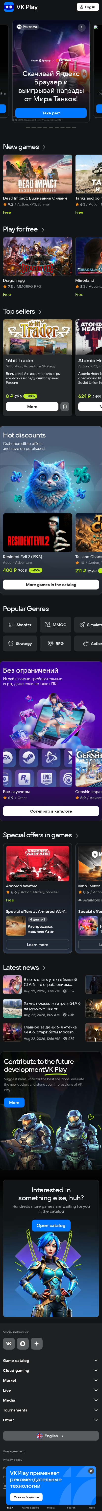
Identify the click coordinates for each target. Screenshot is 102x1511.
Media (9, 1400)
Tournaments (15, 1410)
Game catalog (16, 1360)
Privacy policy (12, 1459)
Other (8, 1419)
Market (9, 1380)
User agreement (14, 1451)
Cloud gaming (16, 1370)
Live (7, 1390)
